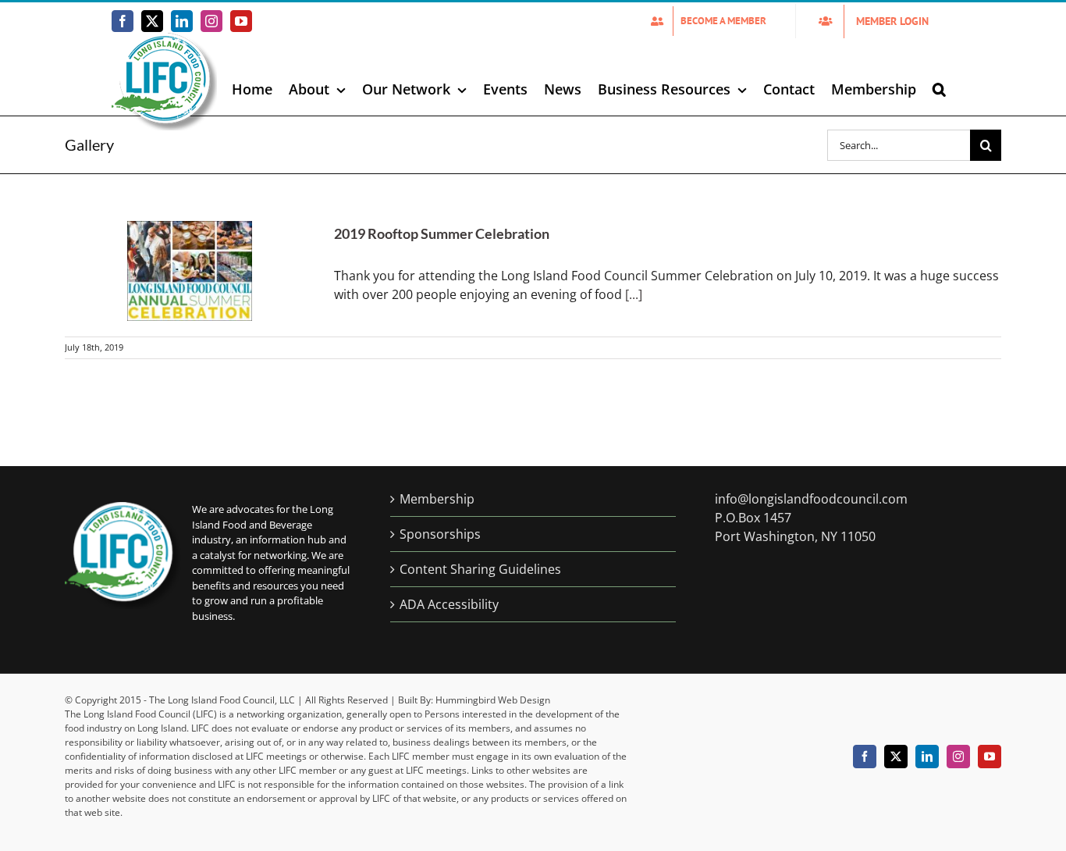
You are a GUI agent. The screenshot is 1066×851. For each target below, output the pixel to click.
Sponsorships (440, 534)
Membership (437, 498)
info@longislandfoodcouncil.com (811, 498)
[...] (633, 294)
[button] (939, 89)
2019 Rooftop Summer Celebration (441, 233)
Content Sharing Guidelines (480, 569)
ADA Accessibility (449, 604)
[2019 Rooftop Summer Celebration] (189, 271)
